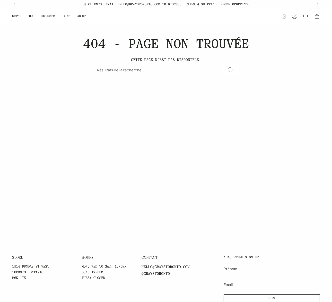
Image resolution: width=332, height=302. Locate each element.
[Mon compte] (294, 16)
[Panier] (317, 16)
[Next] (317, 4)
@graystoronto (155, 273)
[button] (16, 16)
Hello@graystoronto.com (165, 267)
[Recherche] (305, 16)
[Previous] (14, 4)
